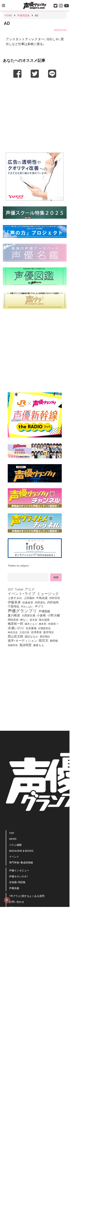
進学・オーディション (22, 640)
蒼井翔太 (48, 632)
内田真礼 (40, 602)
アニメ (30, 589)
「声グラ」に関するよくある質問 (26, 896)
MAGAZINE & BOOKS (21, 850)
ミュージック (48, 593)
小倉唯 (41, 615)
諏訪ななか (31, 636)
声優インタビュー (19, 870)
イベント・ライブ (21, 593)
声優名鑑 (14, 888)
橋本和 (42, 624)
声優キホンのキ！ (18, 876)
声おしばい (27, 606)
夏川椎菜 (14, 615)
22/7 (10, 589)
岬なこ (24, 619)
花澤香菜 (36, 632)
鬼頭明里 (25, 645)
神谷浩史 (13, 632)
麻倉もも (38, 645)
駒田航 (54, 641)
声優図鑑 (44, 611)
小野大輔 (53, 615)
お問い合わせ (16, 901)
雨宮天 (43, 640)
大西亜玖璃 (28, 615)
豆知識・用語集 (17, 882)
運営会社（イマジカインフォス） (26, 907)
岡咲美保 (13, 620)
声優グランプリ (22, 610)
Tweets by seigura (18, 565)
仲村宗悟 (54, 598)
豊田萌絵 (45, 636)
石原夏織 (31, 628)
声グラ (39, 606)
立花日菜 (24, 632)
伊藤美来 (14, 602)
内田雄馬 (53, 602)
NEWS (12, 839)
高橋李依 (13, 645)
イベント (14, 856)
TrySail (19, 589)
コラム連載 (15, 845)
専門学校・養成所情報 (21, 862)
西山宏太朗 (15, 636)
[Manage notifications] (7, 900)
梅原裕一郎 (15, 624)
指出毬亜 (44, 619)
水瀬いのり (16, 628)
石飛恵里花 (44, 628)
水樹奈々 (53, 624)
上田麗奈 (29, 598)
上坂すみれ (15, 598)
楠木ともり (31, 624)
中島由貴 (42, 598)
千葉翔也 (13, 606)
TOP (11, 833)
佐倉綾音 (27, 602)
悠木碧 (33, 619)
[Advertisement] (34, 114)
